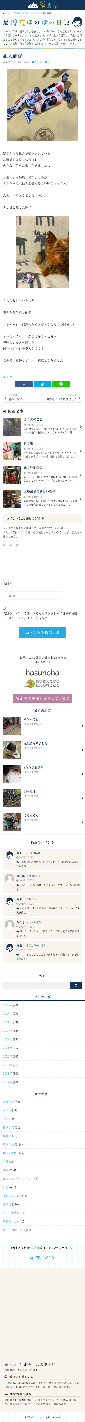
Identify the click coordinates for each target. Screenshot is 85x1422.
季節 (5, 1170)
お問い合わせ (45, 1257)
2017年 (7, 1082)
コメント (11, 545)
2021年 (7, 1048)
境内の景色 (10, 1153)
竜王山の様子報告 (14, 1230)
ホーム (8, 13)
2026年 (7, 1005)
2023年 (7, 1031)
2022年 (7, 1039)
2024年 (7, 1022)
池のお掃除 (15, 397)
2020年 (7, 1056)
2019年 (7, 1065)
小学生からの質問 (35, 945)
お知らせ (8, 1101)
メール (9, 596)
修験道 (7, 1136)
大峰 (5, 1161)
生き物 (7, 1204)
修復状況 (8, 1127)
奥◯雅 (20, 876)
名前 (8, 583)
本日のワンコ (11, 1196)
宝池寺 (35, 1417)
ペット (37, 13)
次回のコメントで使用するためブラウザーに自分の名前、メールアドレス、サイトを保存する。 (41, 615)
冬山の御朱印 (33, 853)
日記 (5, 1187)
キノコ (7, 1110)
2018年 (7, 1073)
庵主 (19, 853)
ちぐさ (20, 922)
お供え (10, 377)
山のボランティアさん (17, 1178)
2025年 (7, 1013)
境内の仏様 (10, 1144)
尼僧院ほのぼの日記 (23, 13)
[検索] (76, 985)
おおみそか (32, 899)
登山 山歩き (11, 1213)
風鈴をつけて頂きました (61, 397)
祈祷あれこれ (11, 1221)
